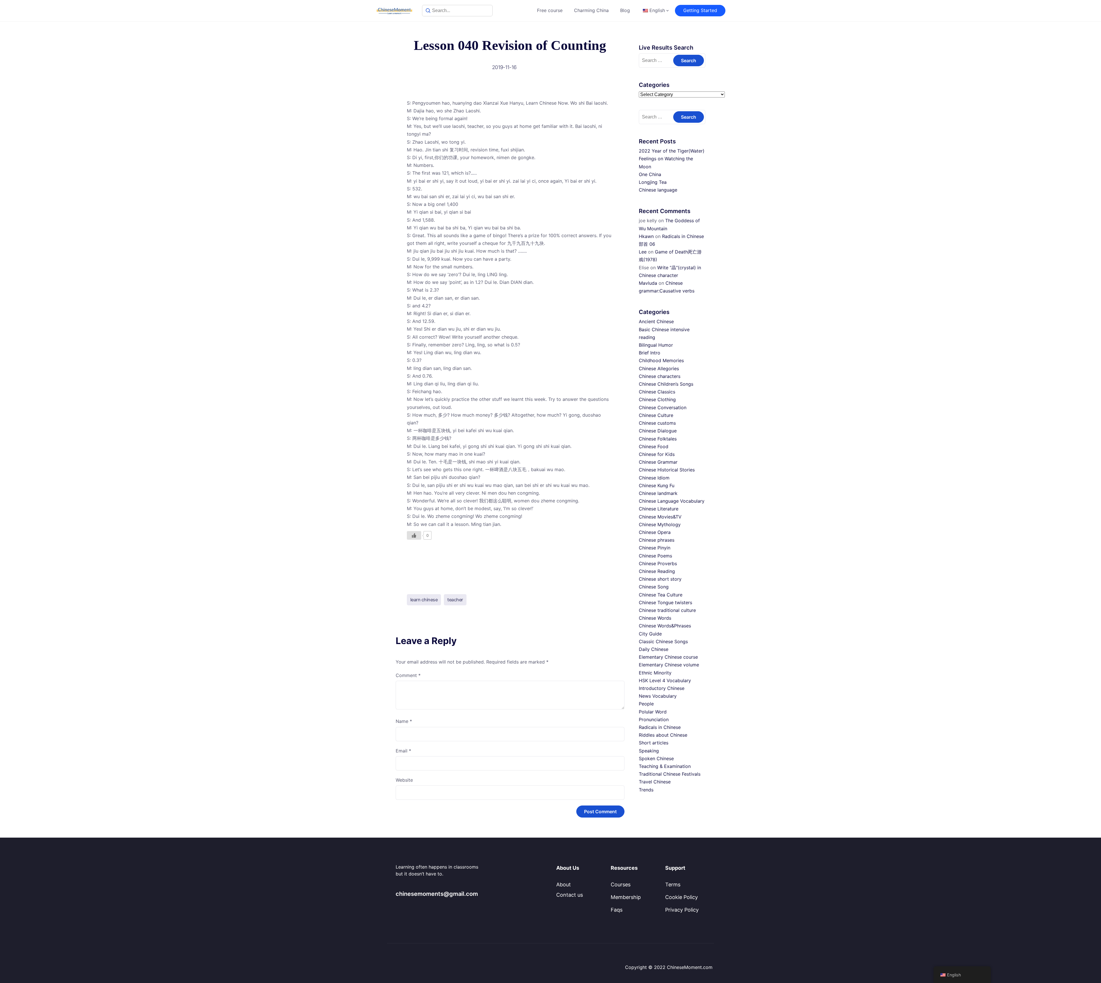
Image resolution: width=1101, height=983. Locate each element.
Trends (646, 790)
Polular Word (653, 712)
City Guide (650, 634)
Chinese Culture (656, 415)
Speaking (649, 751)
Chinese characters (659, 376)
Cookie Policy (681, 897)
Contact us (569, 895)
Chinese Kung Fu (656, 485)
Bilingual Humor (656, 345)
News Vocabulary (658, 696)
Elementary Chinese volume (669, 665)
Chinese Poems (655, 556)
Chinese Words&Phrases (665, 626)
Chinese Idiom (654, 478)
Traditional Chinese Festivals (669, 774)
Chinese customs (657, 423)
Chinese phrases (656, 540)
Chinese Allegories (659, 368)
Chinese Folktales (658, 439)
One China (650, 174)
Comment (408, 675)
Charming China (591, 10)
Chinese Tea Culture (660, 595)
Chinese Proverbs (658, 563)
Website (404, 780)
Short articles (653, 743)
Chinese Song (654, 587)
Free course (550, 10)
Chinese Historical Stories (667, 470)
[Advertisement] (510, 562)
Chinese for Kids (657, 454)
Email (403, 751)
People (646, 704)
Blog (625, 10)
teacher (455, 599)
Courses (620, 884)
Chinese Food (653, 446)
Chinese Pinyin (654, 548)
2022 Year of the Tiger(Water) (671, 151)
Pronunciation (654, 719)
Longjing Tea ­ (653, 182)
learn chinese (424, 599)
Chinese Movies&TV (660, 517)
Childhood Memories (661, 360)
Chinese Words (655, 618)
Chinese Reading (657, 571)
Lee (643, 252)
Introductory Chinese (661, 688)
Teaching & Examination (665, 766)
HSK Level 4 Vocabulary (665, 680)
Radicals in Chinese (660, 727)
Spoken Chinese (656, 758)
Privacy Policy (682, 910)
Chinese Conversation (662, 407)
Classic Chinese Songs (663, 641)
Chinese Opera (655, 532)
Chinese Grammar (658, 462)
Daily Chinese (653, 649)
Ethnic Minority (655, 673)
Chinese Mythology (660, 524)
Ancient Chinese (656, 321)
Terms (672, 884)
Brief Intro (649, 353)
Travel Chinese (655, 782)
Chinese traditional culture (667, 610)
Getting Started (700, 10)
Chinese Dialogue (658, 431)
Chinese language (658, 190)
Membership (626, 897)
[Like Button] (414, 535)
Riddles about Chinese (663, 735)
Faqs (616, 910)
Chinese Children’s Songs (666, 384)
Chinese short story (660, 579)
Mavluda (648, 283)
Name (404, 721)
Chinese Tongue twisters (665, 602)
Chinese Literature (658, 509)
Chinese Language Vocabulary (671, 501)
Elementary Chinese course (668, 657)
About (563, 884)
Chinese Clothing (657, 399)
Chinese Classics (657, 392)
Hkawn (646, 236)
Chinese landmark (658, 493)
